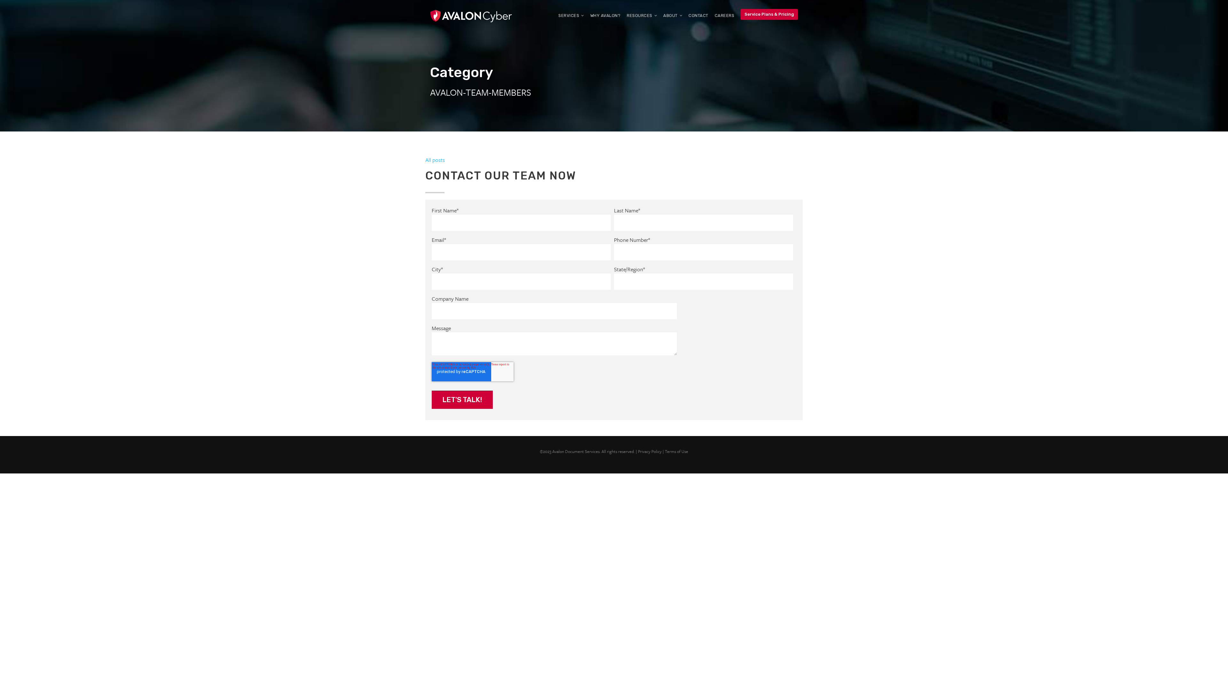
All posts (435, 160)
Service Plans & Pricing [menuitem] (769, 14)
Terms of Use (676, 451)
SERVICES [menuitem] (568, 15)
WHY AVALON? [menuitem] (605, 15)
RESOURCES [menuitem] (639, 15)
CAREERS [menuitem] (725, 15)
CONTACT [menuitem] (698, 15)
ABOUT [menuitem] (670, 15)
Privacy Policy (650, 451)
